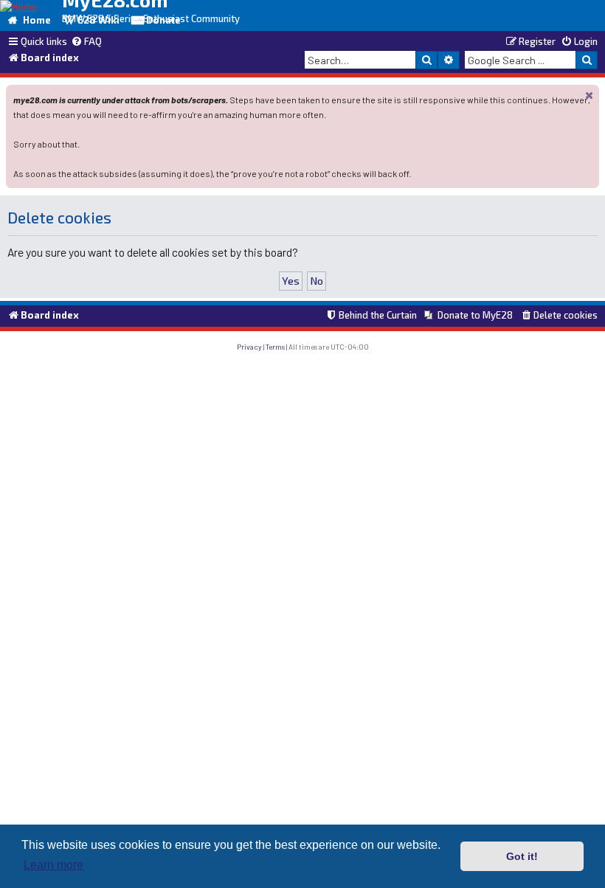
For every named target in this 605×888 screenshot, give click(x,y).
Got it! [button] (522, 856)
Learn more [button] (53, 864)
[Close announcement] (589, 95)
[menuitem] (86, 42)
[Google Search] (586, 60)
